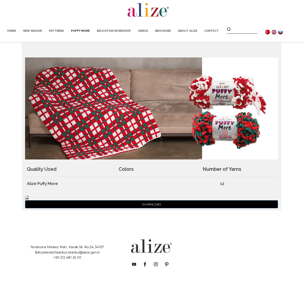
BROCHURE (163, 30)
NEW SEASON (32, 30)
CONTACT (211, 30)
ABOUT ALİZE (187, 30)
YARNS (11, 30)
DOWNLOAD (151, 204)
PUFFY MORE (80, 30)
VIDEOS (143, 30)
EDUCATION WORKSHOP (114, 30)
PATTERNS (56, 30)
